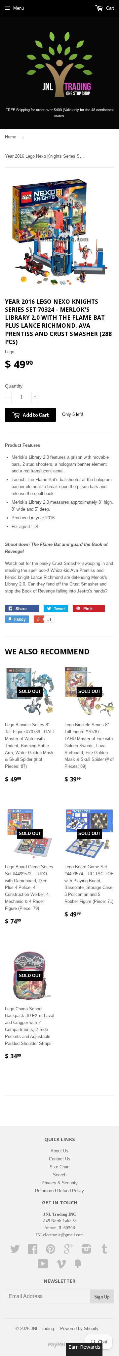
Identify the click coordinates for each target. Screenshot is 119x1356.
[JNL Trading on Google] (68, 1251)
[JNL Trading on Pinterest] (51, 1251)
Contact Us (59, 1158)
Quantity (13, 386)
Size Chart (60, 1166)
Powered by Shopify (79, 1328)
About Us (59, 1150)
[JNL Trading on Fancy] (77, 1266)
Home (10, 136)
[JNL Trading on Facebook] (33, 1251)
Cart (109, 8)
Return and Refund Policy (59, 1190)
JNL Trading (42, 1328)
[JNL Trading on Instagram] (86, 1251)
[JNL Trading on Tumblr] (104, 1251)
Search (59, 1174)
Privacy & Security (60, 1182)
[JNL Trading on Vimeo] (61, 1266)
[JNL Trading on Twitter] (15, 1251)
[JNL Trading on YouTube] (43, 1266)
